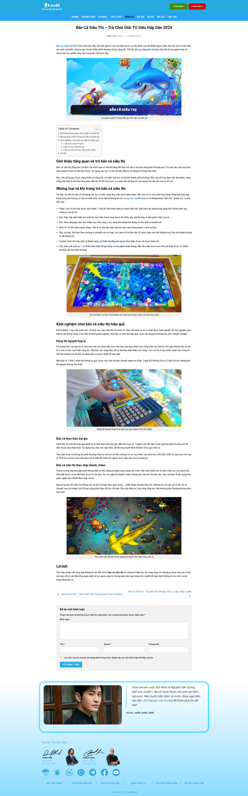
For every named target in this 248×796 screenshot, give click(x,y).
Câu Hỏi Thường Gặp (194, 783)
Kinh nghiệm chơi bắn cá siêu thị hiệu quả (79, 140)
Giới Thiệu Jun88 (54, 783)
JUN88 (75, 17)
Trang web (153, 644)
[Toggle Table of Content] (96, 129)
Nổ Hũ (160, 17)
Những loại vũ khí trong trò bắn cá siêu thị (79, 136)
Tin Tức (172, 17)
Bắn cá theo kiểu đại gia (74, 147)
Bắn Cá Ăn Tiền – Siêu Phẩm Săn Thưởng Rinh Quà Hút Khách (91, 594)
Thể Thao (116, 17)
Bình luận (65, 619)
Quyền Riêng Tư (138, 783)
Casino (102, 17)
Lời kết (63, 153)
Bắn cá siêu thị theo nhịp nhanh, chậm (80, 150)
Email (107, 644)
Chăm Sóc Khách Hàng (166, 783)
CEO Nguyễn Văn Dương (157, 700)
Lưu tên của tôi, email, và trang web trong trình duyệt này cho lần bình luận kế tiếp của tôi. (109, 658)
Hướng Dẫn (88, 17)
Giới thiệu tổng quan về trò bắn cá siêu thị (79, 133)
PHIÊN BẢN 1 (179, 6)
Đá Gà (140, 17)
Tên (62, 644)
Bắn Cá (129, 17)
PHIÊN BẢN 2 (197, 6)
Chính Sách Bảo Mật (110, 783)
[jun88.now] (53, 6)
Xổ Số (150, 17)
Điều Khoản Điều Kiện (82, 783)
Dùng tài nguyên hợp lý (74, 143)
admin (138, 36)
